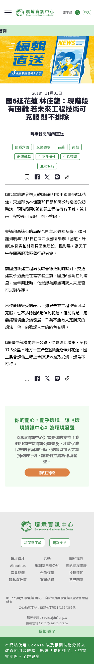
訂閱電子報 (33, 542)
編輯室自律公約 (47, 565)
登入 (87, 12)
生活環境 (70, 156)
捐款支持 (60, 542)
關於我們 (76, 558)
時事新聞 (38, 134)
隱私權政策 (18, 579)
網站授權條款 (76, 565)
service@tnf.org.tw (54, 617)
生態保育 (47, 166)
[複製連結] (67, 176)
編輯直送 (56, 134)
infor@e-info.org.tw (54, 623)
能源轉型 (24, 156)
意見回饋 (76, 579)
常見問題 (18, 572)
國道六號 (22, 147)
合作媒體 (47, 572)
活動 (47, 558)
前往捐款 (47, 472)
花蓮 (61, 147)
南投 (75, 147)
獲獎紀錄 (47, 579)
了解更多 (31, 656)
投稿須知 (76, 572)
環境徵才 (18, 558)
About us (18, 565)
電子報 (67, 12)
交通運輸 (43, 147)
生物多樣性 (47, 156)
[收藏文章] (27, 176)
